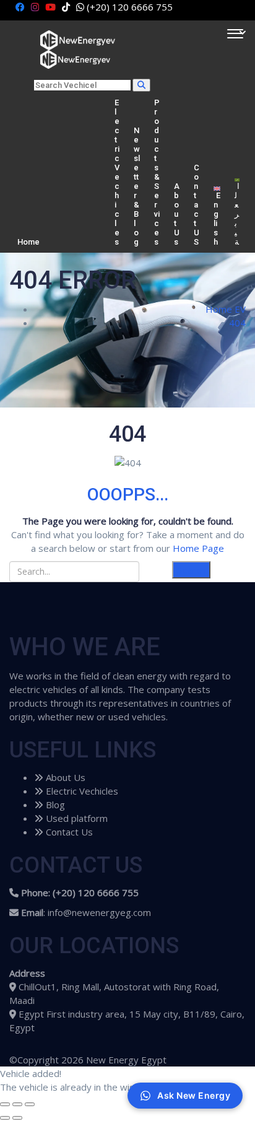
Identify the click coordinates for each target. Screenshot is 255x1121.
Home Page (198, 548)
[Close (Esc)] (5, 1104)
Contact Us (68, 832)
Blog (54, 804)
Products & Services (157, 172)
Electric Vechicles (117, 172)
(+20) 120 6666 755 (130, 7)
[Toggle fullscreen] (17, 1104)
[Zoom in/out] (30, 1104)
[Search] (141, 85)
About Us (176, 213)
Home (28, 241)
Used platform (75, 818)
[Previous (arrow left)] (5, 1118)
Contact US (196, 204)
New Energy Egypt (126, 1059)
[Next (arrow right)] (17, 1118)
